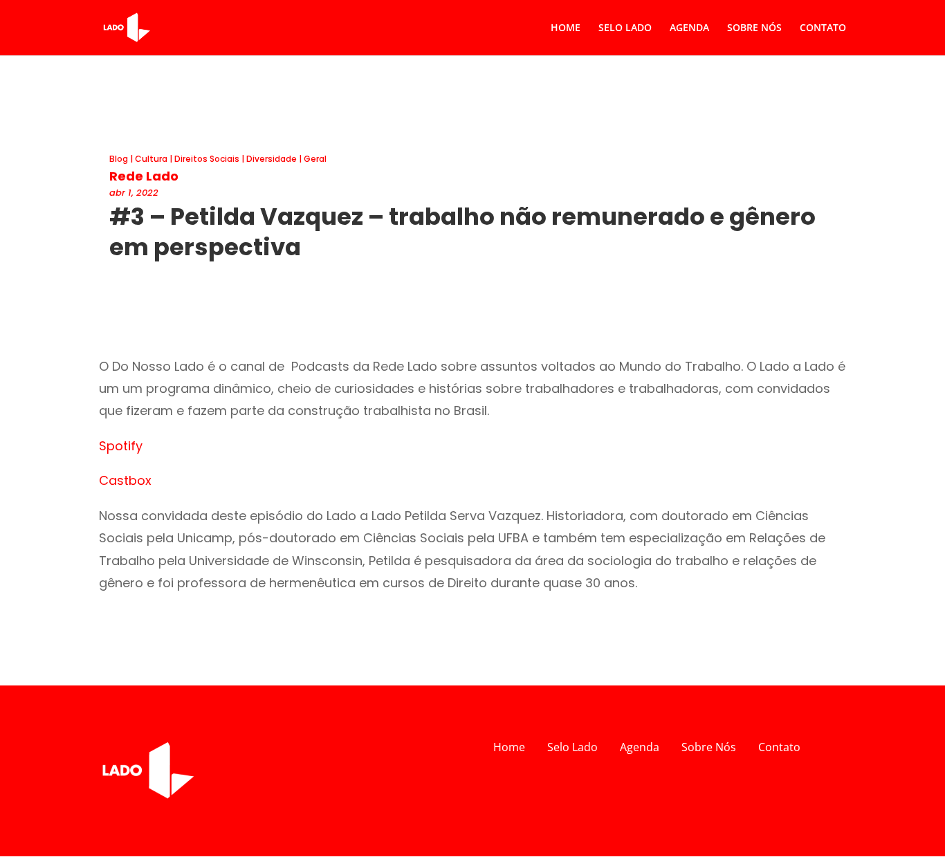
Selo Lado (572, 747)
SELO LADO (625, 28)
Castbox (125, 480)
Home (509, 747)
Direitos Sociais (206, 159)
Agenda (639, 747)
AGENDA (689, 28)
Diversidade (271, 159)
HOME (565, 28)
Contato (779, 747)
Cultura (151, 159)
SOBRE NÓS (754, 28)
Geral (315, 159)
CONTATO (823, 28)
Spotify (121, 445)
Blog (118, 159)
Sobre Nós (708, 747)
